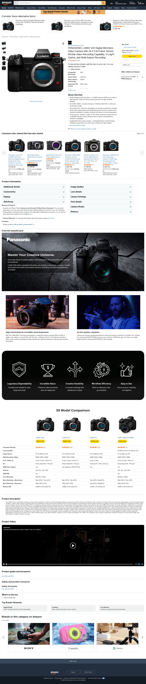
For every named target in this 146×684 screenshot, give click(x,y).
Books (90, 8)
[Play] (3, 564)
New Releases (52, 8)
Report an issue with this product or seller (83, 129)
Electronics (5, 36)
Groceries (62, 8)
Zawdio (129, 52)
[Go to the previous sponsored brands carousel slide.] (3, 637)
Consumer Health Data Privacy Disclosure (75, 678)
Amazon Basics (31, 8)
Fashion (109, 8)
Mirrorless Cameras (35, 36)
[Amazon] (7, 2)
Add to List (126, 65)
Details (136, 50)
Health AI (11, 8)
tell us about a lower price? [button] (23, 224)
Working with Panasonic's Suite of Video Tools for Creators (22, 529)
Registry (116, 8)
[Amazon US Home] (54, 673)
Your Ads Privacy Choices (95, 678)
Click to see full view (36, 101)
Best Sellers (42, 8)
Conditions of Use (48, 678)
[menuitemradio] (139, 564)
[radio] (4, 43)
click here (51, 218)
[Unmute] (142, 564)
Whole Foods (71, 8)
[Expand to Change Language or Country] (78, 672)
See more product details (77, 125)
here (31, 214)
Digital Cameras (23, 36)
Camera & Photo (13, 36)
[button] (4, 8)
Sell (104, 8)
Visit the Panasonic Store (76, 45)
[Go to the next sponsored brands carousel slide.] (142, 637)
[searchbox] (60, 3)
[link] (31, 24)
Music (123, 8)
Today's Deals (81, 8)
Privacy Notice (58, 678)
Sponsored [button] (4, 620)
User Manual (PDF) (8, 576)
